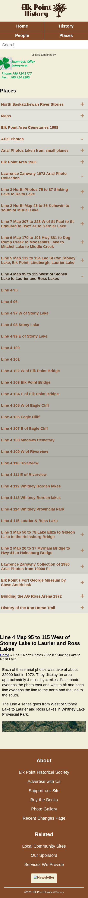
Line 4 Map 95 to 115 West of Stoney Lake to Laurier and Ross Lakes (42, 276)
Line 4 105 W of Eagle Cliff (25, 405)
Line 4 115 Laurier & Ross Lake (29, 521)
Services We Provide (44, 864)
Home (22, 26)
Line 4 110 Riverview (19, 463)
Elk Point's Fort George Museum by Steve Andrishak (42, 582)
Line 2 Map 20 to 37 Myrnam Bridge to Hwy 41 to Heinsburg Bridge (42, 550)
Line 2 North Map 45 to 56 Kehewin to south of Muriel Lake (42, 207)
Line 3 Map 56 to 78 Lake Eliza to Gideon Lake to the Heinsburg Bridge (42, 534)
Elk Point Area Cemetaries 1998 (29, 127)
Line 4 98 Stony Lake (20, 325)
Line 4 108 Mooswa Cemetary (27, 440)
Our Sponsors (44, 855)
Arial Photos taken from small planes (42, 150)
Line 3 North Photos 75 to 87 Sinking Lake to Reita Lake (42, 191)
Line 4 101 (10, 359)
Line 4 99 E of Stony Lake (24, 336)
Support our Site (44, 790)
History (66, 26)
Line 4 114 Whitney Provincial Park (32, 509)
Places (66, 35)
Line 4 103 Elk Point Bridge (25, 382)
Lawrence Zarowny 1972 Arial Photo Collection (42, 175)
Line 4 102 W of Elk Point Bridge (30, 371)
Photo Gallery (44, 809)
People (22, 35)
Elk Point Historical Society (44, 772)
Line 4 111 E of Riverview (24, 474)
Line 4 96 (9, 302)
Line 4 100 (10, 348)
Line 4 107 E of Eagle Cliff (24, 428)
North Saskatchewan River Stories (42, 104)
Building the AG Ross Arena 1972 (42, 596)
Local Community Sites (44, 846)
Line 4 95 (9, 290)
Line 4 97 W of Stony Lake (24, 313)
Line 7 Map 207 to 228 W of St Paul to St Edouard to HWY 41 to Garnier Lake (42, 223)
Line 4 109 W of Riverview (24, 451)
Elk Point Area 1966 (42, 161)
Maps (42, 115)
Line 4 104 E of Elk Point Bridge (30, 394)
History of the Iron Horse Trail (42, 607)
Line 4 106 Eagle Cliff (20, 417)
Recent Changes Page (44, 818)
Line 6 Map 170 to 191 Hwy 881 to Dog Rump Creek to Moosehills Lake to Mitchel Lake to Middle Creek (42, 242)
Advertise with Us (44, 781)
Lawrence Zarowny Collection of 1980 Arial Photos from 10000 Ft (42, 566)
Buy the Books (44, 799)
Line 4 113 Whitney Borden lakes (31, 498)
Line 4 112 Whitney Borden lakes (31, 486)
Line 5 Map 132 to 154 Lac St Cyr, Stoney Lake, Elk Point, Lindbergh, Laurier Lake (42, 260)
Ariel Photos (42, 138)
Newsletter (45, 877)
